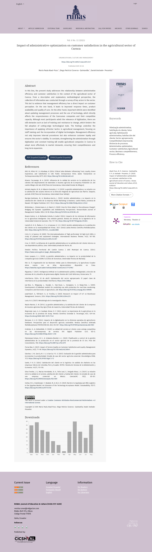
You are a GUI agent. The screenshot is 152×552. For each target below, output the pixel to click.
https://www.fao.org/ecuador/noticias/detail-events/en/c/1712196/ (49, 268)
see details (136, 224)
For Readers (83, 487)
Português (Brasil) (53, 490)
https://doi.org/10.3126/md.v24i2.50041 (56, 349)
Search (144, 28)
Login (135, 3)
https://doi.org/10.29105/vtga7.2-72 (41, 358)
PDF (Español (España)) (36, 157)
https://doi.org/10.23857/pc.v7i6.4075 (52, 343)
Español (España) (53, 487)
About (20, 28)
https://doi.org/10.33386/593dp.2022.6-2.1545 (71, 203)
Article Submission (36, 28)
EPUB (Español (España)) (60, 157)
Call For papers (104, 28)
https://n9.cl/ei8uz (64, 281)
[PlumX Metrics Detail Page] (116, 221)
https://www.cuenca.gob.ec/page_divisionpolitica (42, 252)
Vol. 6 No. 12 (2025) (76, 40)
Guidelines (67, 28)
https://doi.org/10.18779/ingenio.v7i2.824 (73, 221)
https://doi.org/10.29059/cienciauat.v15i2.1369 (41, 379)
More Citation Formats (120, 195)
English (21, 4)
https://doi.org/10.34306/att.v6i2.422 (60, 176)
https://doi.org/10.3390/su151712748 (38, 388)
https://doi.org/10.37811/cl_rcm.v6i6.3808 (44, 230)
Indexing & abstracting (85, 28)
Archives (118, 28)
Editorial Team (53, 28)
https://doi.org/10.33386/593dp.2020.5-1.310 (40, 334)
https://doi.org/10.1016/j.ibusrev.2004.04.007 (41, 239)
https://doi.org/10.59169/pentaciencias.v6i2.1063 (77, 325)
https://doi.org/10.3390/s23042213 (58, 296)
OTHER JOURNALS (132, 28)
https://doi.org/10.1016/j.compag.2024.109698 (75, 290)
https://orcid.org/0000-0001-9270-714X (39, 316)
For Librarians (83, 492)
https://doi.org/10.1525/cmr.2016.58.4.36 (64, 212)
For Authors (82, 490)
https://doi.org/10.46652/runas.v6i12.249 (76, 62)
